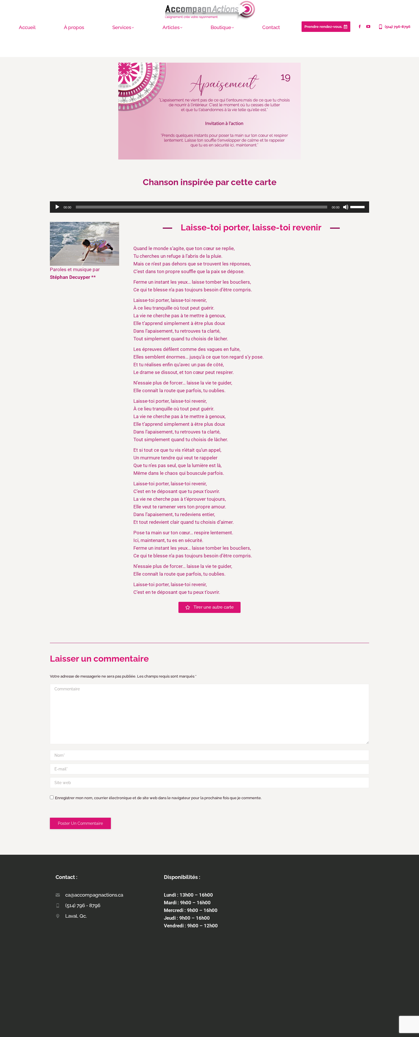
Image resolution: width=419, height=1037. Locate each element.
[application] (209, 207)
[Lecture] (57, 207)
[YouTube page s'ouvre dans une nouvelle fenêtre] (368, 26)
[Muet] (346, 207)
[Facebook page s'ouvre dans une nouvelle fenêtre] (359, 26)
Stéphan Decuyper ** (73, 277)
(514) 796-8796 (397, 26)
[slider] (358, 206)
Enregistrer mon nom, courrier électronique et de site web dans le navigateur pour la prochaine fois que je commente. (158, 798)
